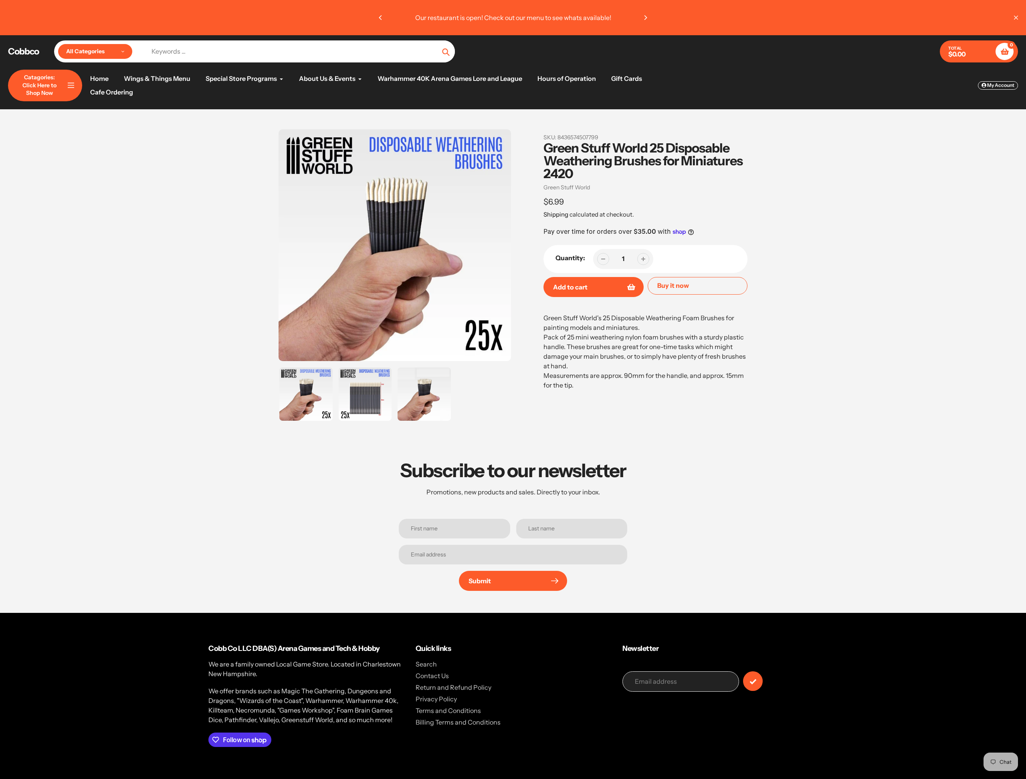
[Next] (645, 18)
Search (426, 664)
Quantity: (570, 258)
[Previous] (381, 18)
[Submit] (753, 681)
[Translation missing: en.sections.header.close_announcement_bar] (1016, 18)
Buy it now (673, 285)
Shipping (555, 214)
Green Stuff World (566, 187)
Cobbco (23, 51)
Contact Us (432, 676)
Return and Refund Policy (453, 687)
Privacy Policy (436, 699)
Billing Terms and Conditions (458, 722)
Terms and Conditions (448, 711)
